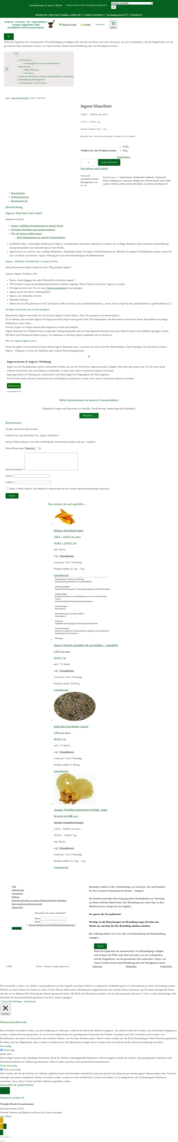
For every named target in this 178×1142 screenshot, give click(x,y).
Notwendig (9, 1050)
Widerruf (15, 897)
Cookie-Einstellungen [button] (12, 1001)
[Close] (5, 1090)
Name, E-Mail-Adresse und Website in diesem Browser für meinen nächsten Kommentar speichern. (59, 488)
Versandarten (17, 893)
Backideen (138, 184)
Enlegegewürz (116, 181)
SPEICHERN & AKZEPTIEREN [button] (17, 1085)
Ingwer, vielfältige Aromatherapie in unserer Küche (37, 225)
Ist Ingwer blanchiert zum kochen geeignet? (33, 229)
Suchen (100, 946)
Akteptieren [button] (30, 1001)
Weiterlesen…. (89, 415)
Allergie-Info (17, 907)
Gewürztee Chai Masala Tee (156, 184)
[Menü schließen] (16, 54)
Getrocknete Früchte (20, 98)
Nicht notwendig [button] (8, 1065)
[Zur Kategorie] (113, 7)
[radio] (126, 147)
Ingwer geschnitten (56, 288)
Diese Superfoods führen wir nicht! (27, 904)
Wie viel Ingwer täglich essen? (26, 233)
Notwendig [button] (5, 1046)
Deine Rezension (15, 469)
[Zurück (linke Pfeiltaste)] (1, 1140)
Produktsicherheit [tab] (20, 197)
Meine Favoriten (69, 24)
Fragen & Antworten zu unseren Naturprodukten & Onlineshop (39, 900)
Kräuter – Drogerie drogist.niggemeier (52, 966)
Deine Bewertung (15, 448)
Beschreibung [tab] (18, 193)
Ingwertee (127, 181)
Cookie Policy (166, 966)
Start (7, 98)
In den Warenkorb (109, 162)
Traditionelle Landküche (143, 177)
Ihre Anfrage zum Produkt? (94, 168)
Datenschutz (131, 966)
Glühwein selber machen (122, 184)
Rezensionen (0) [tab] (19, 200)
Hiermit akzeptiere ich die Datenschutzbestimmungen (52, 925)
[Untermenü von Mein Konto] (31, 66)
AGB (14, 886)
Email (37, 922)
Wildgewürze (138, 181)
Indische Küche (152, 181)
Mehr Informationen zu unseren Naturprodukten (41, 237)
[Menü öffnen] (6, 69)
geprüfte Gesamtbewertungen (68, 822)
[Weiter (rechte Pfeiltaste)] (4, 1140)
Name (9, 475)
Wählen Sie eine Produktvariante (99, 150)
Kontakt (87, 24)
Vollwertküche (126, 177)
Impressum (97, 966)
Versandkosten (66, 556)
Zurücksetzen (123, 157)
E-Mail (10, 482)
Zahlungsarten (18, 890)
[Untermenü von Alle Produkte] (33, 60)
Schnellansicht (61, 575)
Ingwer (28, 280)
